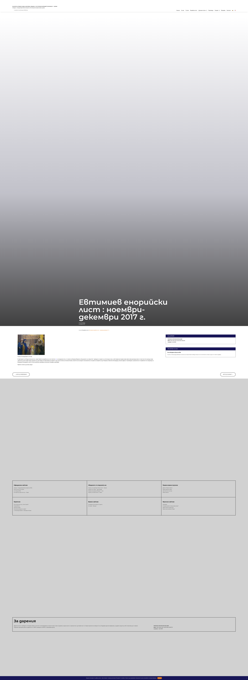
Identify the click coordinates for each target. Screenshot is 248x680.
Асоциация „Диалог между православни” (171, 506)
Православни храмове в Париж (169, 509)
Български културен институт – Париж (21, 492)
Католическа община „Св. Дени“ (20, 509)
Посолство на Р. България (19, 489)
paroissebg (82, 323)
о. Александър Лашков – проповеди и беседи (22, 510)
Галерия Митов (17, 506)
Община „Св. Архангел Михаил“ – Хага (95, 491)
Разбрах (159, 678)
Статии (187, 10)
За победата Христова (174, 352)
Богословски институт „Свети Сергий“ (21, 504)
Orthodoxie (165, 504)
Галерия (216, 10)
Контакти (229, 10)
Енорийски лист (193, 10)
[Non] (246, 678)
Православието (166, 492)
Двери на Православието (167, 487)
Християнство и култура (167, 491)
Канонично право (17, 507)
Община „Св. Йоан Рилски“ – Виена (95, 492)
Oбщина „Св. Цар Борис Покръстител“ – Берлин (97, 487)
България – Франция (92, 506)
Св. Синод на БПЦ (17, 491)
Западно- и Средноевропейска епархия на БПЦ (23, 487)
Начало (178, 10)
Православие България (167, 489)
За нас (182, 10)
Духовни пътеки (202, 10)
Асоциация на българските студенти (95, 504)
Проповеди (210, 10)
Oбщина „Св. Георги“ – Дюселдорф (95, 489)
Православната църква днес (168, 507)
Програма (223, 10)
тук (56, 359)
